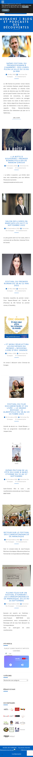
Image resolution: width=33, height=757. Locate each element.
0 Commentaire (20, 76)
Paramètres (25, 7)
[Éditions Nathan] (17, 716)
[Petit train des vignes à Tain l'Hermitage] (17, 723)
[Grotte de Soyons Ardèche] (11, 723)
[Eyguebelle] (17, 710)
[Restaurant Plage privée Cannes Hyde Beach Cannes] (22, 723)
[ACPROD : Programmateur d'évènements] (17, 730)
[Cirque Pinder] (11, 710)
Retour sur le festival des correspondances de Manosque (16, 534)
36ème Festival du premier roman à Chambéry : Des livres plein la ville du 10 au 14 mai (16, 67)
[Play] (10, 664)
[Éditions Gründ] (6, 716)
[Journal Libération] (6, 737)
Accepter (5, 10)
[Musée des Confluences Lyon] (6, 710)
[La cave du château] (22, 716)
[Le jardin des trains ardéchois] (6, 723)
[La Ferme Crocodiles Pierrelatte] (11, 730)
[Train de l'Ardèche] (6, 730)
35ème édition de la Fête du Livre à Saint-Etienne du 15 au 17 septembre (16, 473)
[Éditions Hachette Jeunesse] (11, 716)
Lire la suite (17, 117)
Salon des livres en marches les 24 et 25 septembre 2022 (16, 223)
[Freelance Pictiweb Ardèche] (17, 750)
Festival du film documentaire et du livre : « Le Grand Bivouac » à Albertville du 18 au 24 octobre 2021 (16, 409)
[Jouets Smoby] (22, 710)
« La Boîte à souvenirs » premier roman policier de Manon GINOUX (16, 159)
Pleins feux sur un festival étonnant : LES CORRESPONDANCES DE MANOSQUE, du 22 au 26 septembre (16, 597)
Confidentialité (16, 754)
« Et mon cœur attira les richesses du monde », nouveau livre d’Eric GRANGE (16, 347)
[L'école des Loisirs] (22, 730)
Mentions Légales (27, 750)
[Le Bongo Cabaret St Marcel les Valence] (12, 737)
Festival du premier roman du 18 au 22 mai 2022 (16, 283)
